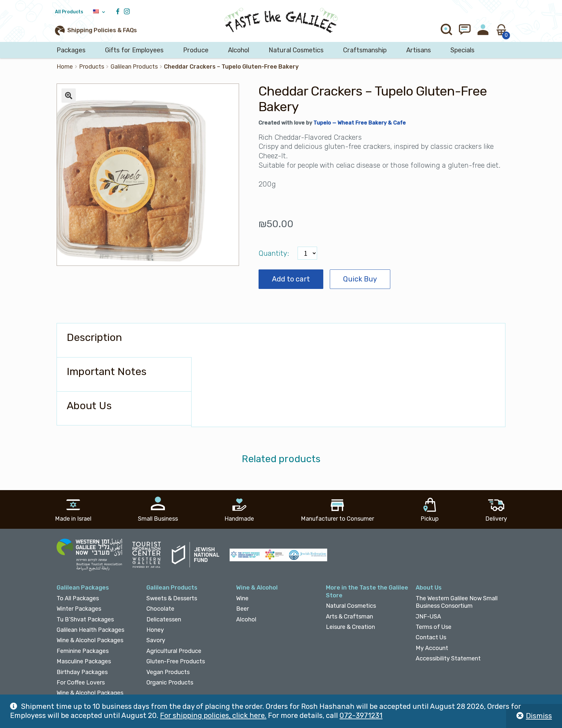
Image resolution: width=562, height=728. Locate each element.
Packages (71, 50)
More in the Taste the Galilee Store (367, 591)
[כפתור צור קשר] (465, 29)
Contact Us (431, 637)
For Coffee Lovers (81, 682)
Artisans (418, 50)
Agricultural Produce (173, 651)
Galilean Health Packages (90, 629)
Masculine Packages (84, 661)
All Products (69, 11)
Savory (155, 640)
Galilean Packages (83, 587)
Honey (155, 629)
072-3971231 (361, 715)
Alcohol (238, 50)
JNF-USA (428, 616)
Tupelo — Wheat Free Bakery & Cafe (360, 123)
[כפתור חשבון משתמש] (483, 29)
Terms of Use (433, 626)
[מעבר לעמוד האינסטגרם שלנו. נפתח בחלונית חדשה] (128, 11)
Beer (242, 608)
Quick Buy (360, 279)
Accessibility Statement (448, 658)
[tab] (124, 340)
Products (91, 66)
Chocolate (160, 608)
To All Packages (78, 598)
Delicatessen (163, 619)
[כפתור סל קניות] (501, 29)
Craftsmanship (365, 50)
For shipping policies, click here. (213, 715)
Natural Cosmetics (296, 50)
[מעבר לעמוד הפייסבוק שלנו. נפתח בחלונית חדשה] (119, 11)
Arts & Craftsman (349, 616)
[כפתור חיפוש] (446, 29)
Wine (242, 598)
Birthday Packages (82, 672)
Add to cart (291, 279)
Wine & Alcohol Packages (90, 640)
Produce (195, 50)
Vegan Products (168, 672)
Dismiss (539, 715)
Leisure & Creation (350, 626)
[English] (99, 11)
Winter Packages (79, 608)
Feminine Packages (83, 651)
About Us (429, 587)
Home (65, 66)
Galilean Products (134, 66)
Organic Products (169, 682)
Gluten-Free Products (175, 661)
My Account (432, 648)
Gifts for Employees (134, 50)
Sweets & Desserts (171, 598)
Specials (462, 50)
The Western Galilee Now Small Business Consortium (457, 602)
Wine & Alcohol (257, 587)
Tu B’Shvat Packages (85, 619)
